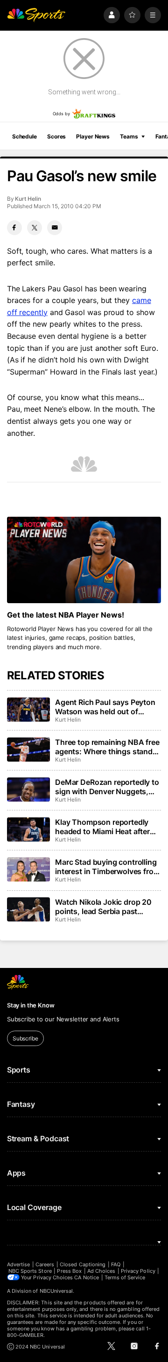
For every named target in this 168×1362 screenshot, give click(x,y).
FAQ (115, 1264)
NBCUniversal (56, 1291)
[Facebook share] (14, 227)
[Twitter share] (34, 227)
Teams (129, 136)
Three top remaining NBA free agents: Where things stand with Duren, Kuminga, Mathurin (107, 746)
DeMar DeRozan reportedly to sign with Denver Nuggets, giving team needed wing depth (107, 786)
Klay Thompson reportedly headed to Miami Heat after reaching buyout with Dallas (104, 826)
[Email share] (54, 227)
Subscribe (25, 1038)
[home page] (36, 15)
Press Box (69, 1271)
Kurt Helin (28, 198)
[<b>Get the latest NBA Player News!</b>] (84, 560)
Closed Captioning (82, 1264)
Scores (56, 136)
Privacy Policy (138, 1271)
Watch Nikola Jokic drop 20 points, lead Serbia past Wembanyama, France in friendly (103, 906)
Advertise (18, 1264)
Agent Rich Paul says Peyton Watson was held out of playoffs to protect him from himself (105, 706)
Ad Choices (101, 1271)
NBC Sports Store (30, 1271)
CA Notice (86, 1277)
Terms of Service (125, 1277)
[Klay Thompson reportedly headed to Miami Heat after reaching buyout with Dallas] (28, 829)
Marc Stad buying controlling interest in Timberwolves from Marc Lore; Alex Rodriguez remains (107, 866)
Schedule (24, 136)
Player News (93, 136)
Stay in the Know (31, 1005)
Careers (44, 1264)
